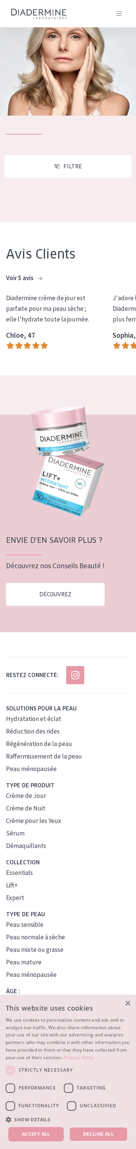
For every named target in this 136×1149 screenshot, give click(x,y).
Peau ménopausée (31, 769)
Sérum (15, 833)
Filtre (72, 166)
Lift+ (12, 885)
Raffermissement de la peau (44, 756)
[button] (68, 1119)
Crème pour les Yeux (33, 821)
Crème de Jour (26, 796)
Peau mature (24, 962)
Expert (15, 897)
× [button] (127, 1003)
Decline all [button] (98, 1134)
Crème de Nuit (25, 808)
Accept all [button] (36, 1134)
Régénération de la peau (39, 744)
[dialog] (68, 1072)
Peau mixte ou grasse (34, 949)
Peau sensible (24, 924)
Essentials (19, 872)
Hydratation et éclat (33, 719)
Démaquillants (26, 846)
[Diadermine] (39, 13)
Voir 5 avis (20, 278)
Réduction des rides (33, 731)
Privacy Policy (79, 1057)
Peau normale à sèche (35, 937)
